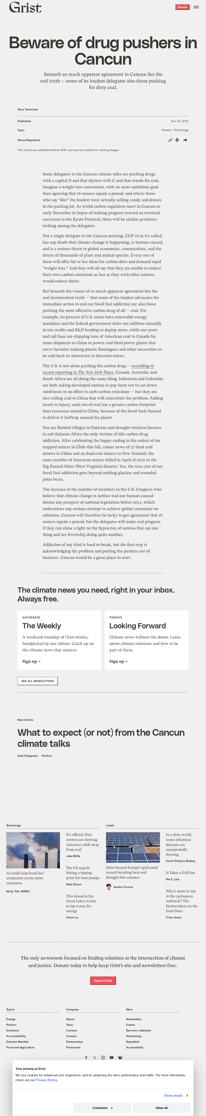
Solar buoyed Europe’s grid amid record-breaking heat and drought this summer (132, 872)
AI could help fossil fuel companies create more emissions (25, 878)
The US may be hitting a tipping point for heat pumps (83, 873)
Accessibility (134, 1047)
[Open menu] (196, 7)
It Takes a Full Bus (180, 873)
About (70, 1019)
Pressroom (73, 1047)
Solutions (12, 1030)
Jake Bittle (73, 856)
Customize (100, 1107)
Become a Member (138, 1030)
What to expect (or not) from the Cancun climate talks (101, 737)
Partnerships (74, 1041)
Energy (10, 1019)
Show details (173, 1095)
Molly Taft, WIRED (18, 891)
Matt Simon (73, 884)
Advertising (133, 1036)
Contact (71, 1030)
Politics (47, 755)
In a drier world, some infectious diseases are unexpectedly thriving (179, 844)
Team (69, 1024)
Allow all (162, 1107)
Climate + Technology (174, 130)
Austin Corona (123, 887)
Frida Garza (174, 917)
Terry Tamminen (28, 109)
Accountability (16, 1036)
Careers (71, 1036)
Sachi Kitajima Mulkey (180, 860)
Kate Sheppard (27, 755)
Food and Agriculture (20, 1047)
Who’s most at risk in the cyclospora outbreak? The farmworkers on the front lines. (182, 901)
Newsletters (134, 1019)
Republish (132, 1041)
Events (130, 1024)
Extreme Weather (17, 1041)
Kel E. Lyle (172, 879)
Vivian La (72, 917)
